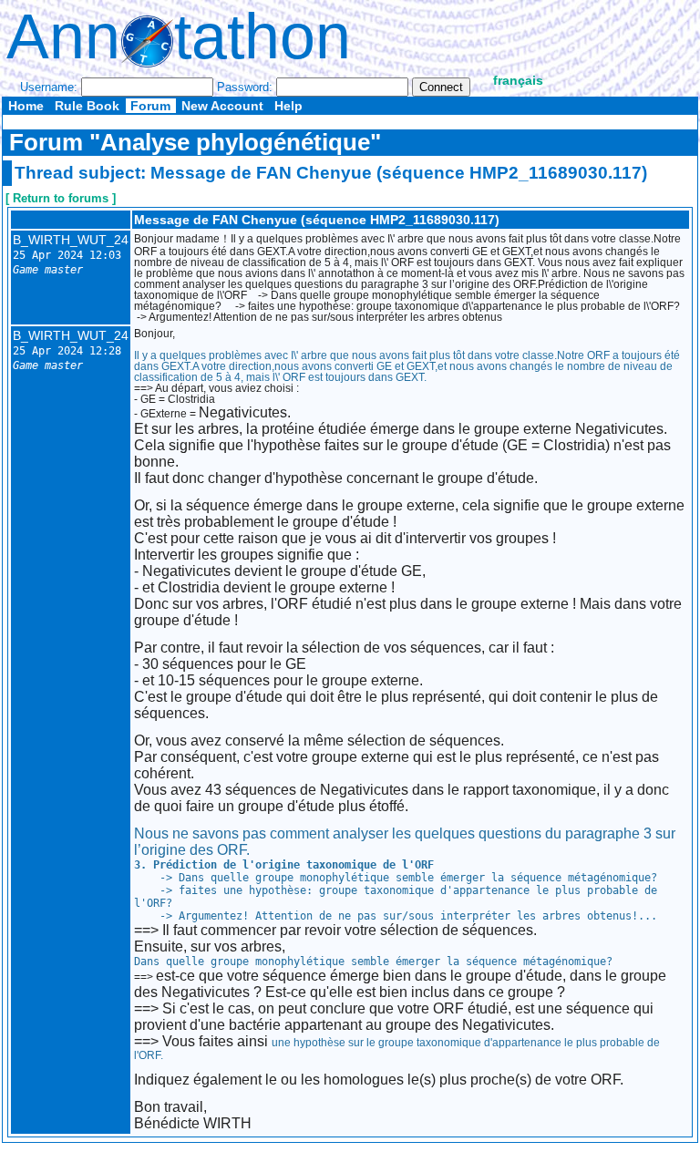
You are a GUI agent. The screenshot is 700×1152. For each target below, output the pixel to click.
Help (288, 105)
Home (26, 105)
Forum (150, 105)
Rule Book (87, 105)
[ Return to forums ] (60, 198)
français (518, 80)
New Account (222, 105)
